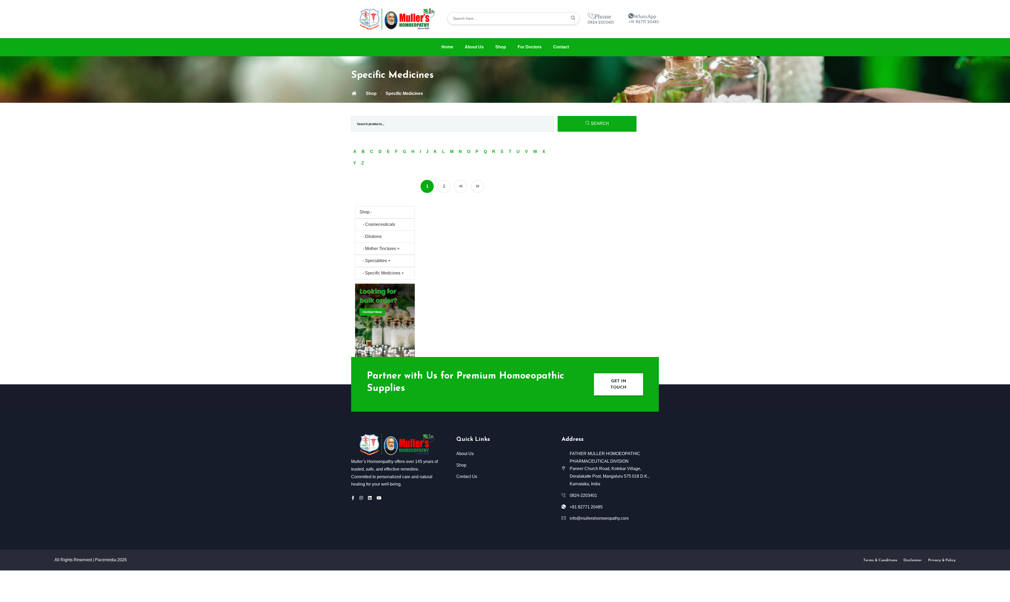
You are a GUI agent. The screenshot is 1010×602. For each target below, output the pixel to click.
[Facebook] (353, 498)
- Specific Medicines (382, 273)
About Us (474, 47)
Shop (500, 47)
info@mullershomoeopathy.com (599, 518)
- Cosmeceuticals (377, 224)
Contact (561, 47)
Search (599, 123)
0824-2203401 (601, 23)
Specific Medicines (404, 93)
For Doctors (530, 47)
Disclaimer (912, 560)
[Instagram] (361, 498)
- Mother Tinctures (380, 248)
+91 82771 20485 (643, 22)
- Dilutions (371, 236)
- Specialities (375, 260)
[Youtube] (379, 498)
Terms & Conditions (880, 560)
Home (447, 47)
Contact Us (466, 476)
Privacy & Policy (942, 560)
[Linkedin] (369, 498)
